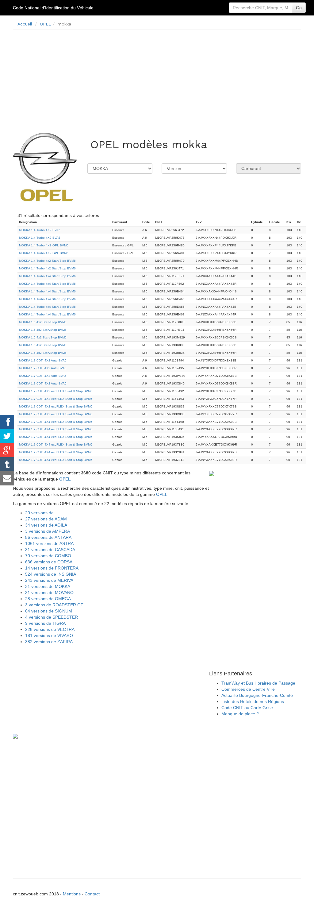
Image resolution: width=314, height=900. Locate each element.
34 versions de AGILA (46, 525)
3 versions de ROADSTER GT (54, 604)
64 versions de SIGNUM (48, 610)
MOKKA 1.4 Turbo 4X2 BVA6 (39, 230)
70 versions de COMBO (48, 555)
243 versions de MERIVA (49, 580)
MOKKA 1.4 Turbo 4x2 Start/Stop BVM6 (47, 260)
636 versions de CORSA (48, 561)
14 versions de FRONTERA (51, 568)
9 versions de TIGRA (45, 623)
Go (299, 7)
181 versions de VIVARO (49, 635)
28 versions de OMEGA (48, 598)
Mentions (72, 893)
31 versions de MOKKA (47, 586)
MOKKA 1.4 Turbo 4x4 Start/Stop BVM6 (47, 276)
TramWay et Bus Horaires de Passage (258, 683)
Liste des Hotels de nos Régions (252, 701)
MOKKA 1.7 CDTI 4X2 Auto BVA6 (43, 360)
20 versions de (39, 512)
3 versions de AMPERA (47, 531)
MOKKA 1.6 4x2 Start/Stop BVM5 (43, 322)
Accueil (24, 23)
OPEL (45, 23)
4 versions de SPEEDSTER (51, 617)
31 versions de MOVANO (49, 592)
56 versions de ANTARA (48, 537)
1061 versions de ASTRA (49, 543)
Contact (92, 893)
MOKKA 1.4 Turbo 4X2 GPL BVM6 (43, 245)
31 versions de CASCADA (50, 549)
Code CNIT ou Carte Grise (247, 707)
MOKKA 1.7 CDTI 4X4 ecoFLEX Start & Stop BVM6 (55, 421)
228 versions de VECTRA (50, 629)
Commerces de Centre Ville (248, 689)
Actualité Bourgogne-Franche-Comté (257, 695)
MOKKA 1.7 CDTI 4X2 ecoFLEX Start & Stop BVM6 (55, 391)
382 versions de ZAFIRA (49, 641)
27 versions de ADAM (46, 518)
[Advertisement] (157, 77)
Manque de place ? (240, 713)
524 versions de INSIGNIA (50, 574)
